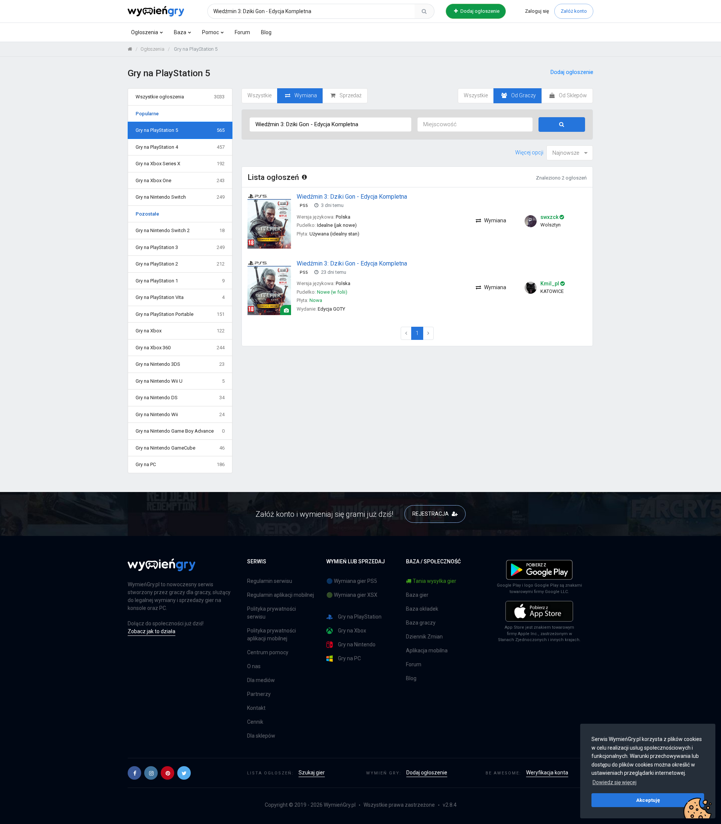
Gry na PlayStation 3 (180, 247)
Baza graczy (421, 623)
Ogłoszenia (144, 32)
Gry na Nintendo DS (180, 397)
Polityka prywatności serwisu (271, 613)
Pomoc (210, 32)
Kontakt (256, 708)
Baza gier (417, 595)
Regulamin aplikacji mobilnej (280, 595)
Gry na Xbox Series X (180, 163)
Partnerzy (259, 694)
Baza (180, 32)
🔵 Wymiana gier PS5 (351, 581)
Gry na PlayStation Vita (180, 297)
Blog (266, 32)
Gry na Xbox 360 (180, 347)
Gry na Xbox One (180, 180)
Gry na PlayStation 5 (180, 130)
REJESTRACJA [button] (431, 514)
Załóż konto (574, 11)
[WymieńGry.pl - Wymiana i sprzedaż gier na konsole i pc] (156, 10)
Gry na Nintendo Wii (180, 414)
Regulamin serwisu (269, 581)
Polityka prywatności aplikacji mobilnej (271, 634)
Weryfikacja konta (547, 773)
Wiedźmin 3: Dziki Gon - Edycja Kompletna (352, 196)
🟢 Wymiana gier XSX (351, 595)
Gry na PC (180, 464)
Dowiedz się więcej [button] (615, 782)
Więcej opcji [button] (529, 152)
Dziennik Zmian (424, 637)
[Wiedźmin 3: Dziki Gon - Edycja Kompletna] (269, 220)
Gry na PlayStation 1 (180, 281)
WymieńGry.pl (340, 805)
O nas (254, 666)
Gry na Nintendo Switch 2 (180, 230)
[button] (134, 773)
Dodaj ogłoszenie (479, 11)
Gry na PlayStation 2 (180, 264)
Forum (242, 32)
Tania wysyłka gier (434, 581)
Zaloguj (537, 11)
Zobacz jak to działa (151, 631)
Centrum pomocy (267, 652)
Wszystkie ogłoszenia (180, 97)
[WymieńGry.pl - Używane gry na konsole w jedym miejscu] (161, 569)
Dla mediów (261, 680)
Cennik (255, 722)
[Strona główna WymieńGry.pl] (130, 49)
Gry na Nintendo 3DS (180, 364)
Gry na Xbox (180, 331)
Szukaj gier (312, 773)
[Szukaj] (424, 11)
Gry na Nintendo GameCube (180, 448)
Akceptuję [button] (648, 800)
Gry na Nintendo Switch (180, 197)
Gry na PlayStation (360, 617)
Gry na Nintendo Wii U (180, 381)
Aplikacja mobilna (427, 650)
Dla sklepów (261, 736)
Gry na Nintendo (357, 644)
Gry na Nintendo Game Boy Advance (180, 431)
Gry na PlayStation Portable (180, 314)
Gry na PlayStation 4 (180, 147)
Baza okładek (422, 609)
